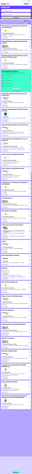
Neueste (29, 23)
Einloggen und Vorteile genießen (16, 90)
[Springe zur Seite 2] (15, 411)
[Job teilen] (29, 31)
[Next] (20, 411)
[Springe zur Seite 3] (16, 411)
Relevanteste (25, 23)
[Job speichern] (29, 27)
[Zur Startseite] (5, 4)
